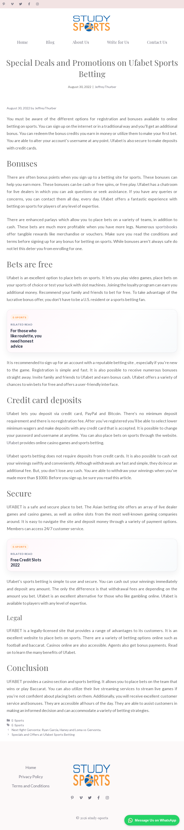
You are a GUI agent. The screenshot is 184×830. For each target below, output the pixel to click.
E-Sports (18, 720)
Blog (50, 42)
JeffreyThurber (105, 87)
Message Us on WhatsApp (155, 820)
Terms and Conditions (31, 785)
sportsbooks (166, 226)
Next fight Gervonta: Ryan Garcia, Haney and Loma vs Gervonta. (56, 730)
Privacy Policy (31, 776)
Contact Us (157, 42)
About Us (80, 42)
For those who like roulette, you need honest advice (26, 338)
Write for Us (118, 42)
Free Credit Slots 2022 (26, 562)
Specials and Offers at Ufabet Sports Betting (43, 734)
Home (22, 42)
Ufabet (13, 442)
